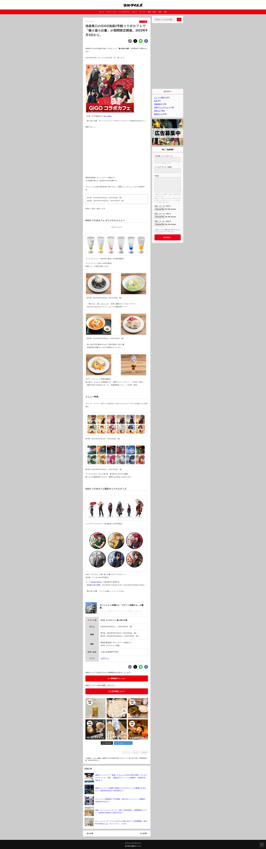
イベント (142, 12)
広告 (165, 12)
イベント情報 (143, 21)
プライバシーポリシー (133, 843)
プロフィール (111, 12)
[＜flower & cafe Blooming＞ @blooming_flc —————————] (95, 729)
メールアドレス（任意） (164, 167)
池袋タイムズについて (162, 107)
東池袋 (145, 752)
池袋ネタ (157, 111)
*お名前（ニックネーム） (164, 156)
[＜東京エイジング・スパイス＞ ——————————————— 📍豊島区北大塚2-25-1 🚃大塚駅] (138, 708)
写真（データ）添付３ (163, 221)
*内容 (157, 176)
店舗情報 (157, 104)
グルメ (134, 12)
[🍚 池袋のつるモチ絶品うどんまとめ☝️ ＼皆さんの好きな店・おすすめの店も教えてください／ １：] (117, 708)
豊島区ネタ (158, 114)
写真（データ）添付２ (163, 214)
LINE (159, 12)
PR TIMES (108, 116)
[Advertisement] (167, 56)
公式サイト (104, 658)
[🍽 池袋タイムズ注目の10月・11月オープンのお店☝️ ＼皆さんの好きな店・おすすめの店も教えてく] (117, 729)
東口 (136, 752)
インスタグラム (124, 12)
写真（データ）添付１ (163, 206)
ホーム (101, 12)
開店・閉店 (152, 12)
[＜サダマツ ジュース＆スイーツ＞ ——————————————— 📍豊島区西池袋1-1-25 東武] (95, 708)
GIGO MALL (96, 582)
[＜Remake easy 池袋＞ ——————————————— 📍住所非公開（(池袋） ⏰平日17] (138, 729)
